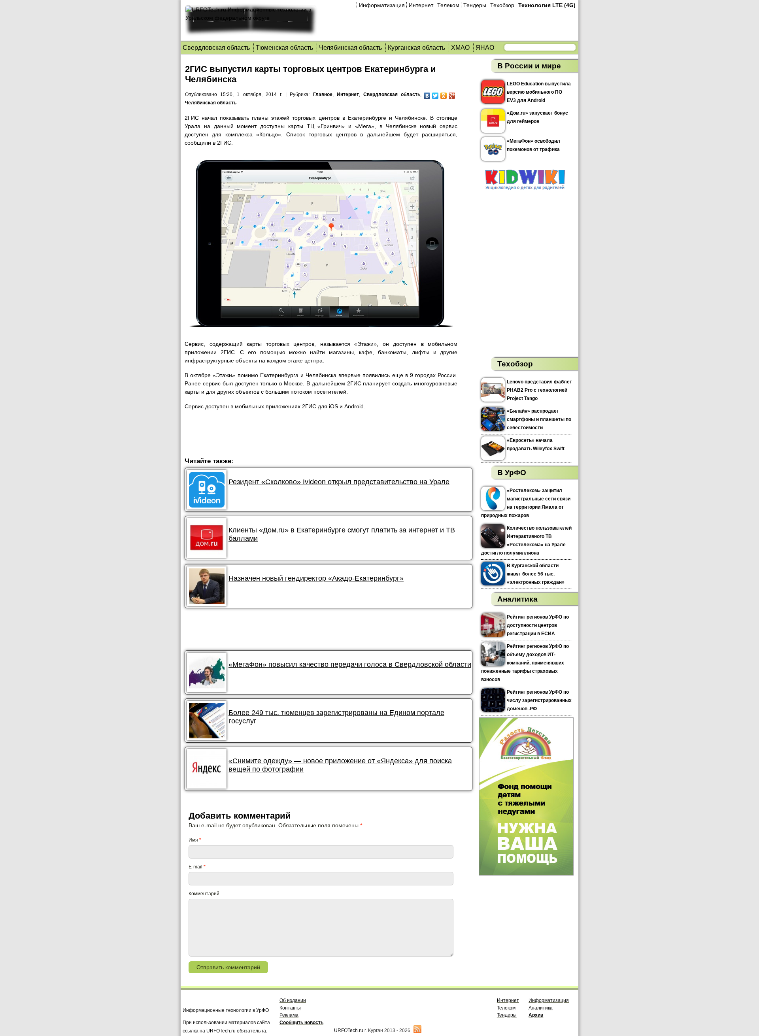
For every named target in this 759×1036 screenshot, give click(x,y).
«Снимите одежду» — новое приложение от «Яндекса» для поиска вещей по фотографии (340, 765)
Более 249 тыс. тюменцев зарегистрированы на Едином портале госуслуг (336, 717)
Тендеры (474, 5)
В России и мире (529, 66)
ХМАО (460, 47)
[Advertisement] (328, 435)
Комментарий (204, 893)
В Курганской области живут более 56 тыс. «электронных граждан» (536, 574)
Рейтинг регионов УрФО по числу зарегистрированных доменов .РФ (539, 700)
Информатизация (382, 5)
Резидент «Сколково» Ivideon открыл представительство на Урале (338, 482)
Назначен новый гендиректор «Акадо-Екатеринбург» (316, 578)
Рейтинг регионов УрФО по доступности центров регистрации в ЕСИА (538, 625)
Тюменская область (284, 47)
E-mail (197, 867)
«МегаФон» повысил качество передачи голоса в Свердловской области (349, 664)
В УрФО (511, 472)
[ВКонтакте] (427, 96)
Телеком (448, 5)
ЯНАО (485, 47)
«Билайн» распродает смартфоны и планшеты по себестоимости (539, 419)
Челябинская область (350, 47)
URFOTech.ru (348, 1030)
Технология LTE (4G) (547, 5)
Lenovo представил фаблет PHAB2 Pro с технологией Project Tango (539, 390)
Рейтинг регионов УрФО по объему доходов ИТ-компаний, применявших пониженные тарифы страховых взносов (525, 662)
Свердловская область (216, 47)
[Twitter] (435, 96)
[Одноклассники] (444, 96)
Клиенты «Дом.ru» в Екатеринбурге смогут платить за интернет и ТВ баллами (341, 534)
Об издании (292, 1000)
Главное (322, 94)
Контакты (290, 1008)
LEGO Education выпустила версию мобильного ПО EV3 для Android (539, 92)
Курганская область (416, 47)
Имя (195, 840)
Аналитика (517, 599)
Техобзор (502, 5)
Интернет (421, 5)
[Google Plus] (452, 96)
